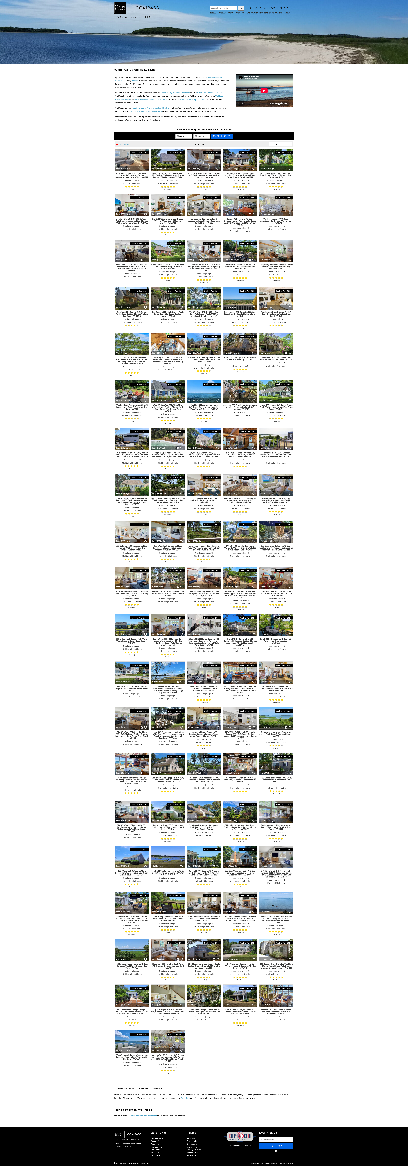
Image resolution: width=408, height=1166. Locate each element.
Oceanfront (192, 1144)
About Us (155, 1152)
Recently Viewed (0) (274, 8)
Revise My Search (222, 136)
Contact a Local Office (124, 1146)
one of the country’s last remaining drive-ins (150, 108)
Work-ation (192, 1147)
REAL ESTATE (269, 13)
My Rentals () (124, 144)
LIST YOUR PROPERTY (255, 13)
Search (241, 8)
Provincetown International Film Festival (145, 111)
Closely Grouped (194, 1150)
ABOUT (287, 13)
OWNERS (278, 13)
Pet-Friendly (192, 1141)
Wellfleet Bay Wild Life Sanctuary (175, 93)
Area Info (155, 1144)
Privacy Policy (145, 1163)
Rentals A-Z (192, 1155)
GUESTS (230, 13)
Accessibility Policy (257, 1163)
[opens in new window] (276, 1151)
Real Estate (155, 1150)
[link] (132, 170)
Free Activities (157, 1138)
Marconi (134, 81)
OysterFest (185, 1098)
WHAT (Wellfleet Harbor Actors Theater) (151, 99)
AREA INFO (240, 13)
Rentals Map (192, 1152)
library (203, 99)
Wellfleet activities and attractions (142, 1115)
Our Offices (288, 8)
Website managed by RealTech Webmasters (279, 1163)
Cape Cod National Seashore (209, 93)
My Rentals (257, 8)
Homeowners (156, 1147)
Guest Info (155, 1141)
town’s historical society (186, 99)
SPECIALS (222, 13)
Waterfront (191, 1138)
